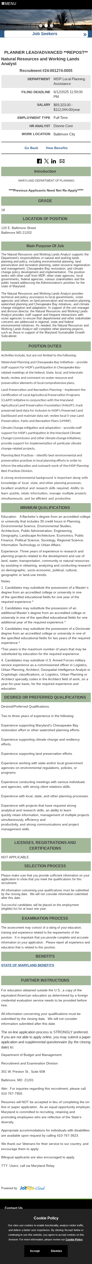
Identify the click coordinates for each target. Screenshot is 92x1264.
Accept (35, 1251)
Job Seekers (44, 33)
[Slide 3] (51, 26)
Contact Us (14, 1208)
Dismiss (56, 1251)
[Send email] (62, 161)
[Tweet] (46, 161)
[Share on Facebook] (39, 161)
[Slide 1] (40, 26)
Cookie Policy (74, 1239)
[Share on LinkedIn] (53, 161)
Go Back (31, 148)
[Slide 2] (46, 26)
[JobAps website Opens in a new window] (31, 1188)
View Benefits (57, 148)
